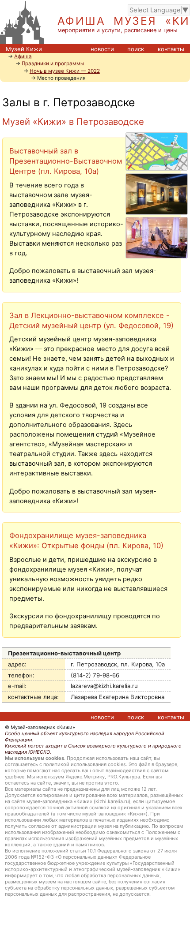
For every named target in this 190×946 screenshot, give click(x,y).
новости (102, 48)
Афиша (23, 56)
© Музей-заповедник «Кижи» (40, 727)
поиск (135, 48)
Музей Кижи (24, 48)
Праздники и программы (53, 63)
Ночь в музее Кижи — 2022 (65, 71)
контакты (171, 48)
